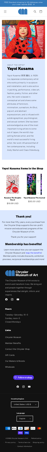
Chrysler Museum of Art (19, 438)
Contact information (24, 446)
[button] (5, 11)
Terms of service (24, 442)
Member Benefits (13, 343)
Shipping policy (38, 442)
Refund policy (36, 438)
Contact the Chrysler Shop (17, 349)
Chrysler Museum (13, 337)
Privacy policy (10, 442)
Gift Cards (10, 355)
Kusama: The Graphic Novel (12, 199)
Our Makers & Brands (15, 361)
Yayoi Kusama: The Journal (34, 198)
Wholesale (9, 367)
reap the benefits (34, 252)
